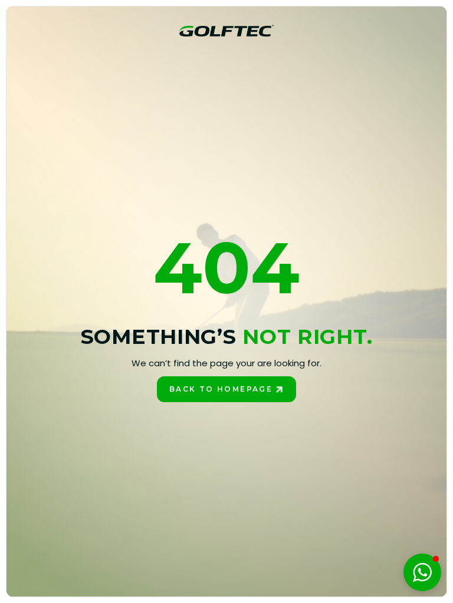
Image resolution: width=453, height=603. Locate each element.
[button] (422, 572)
